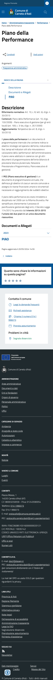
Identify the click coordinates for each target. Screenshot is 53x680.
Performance (42, 22)
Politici (5, 406)
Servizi (33, 666)
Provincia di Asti (9, 596)
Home (4, 22)
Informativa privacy (11, 610)
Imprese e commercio (12, 444)
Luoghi (5, 475)
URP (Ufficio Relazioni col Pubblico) (18, 536)
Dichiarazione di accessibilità (15, 619)
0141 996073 (17, 505)
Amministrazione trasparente (21, 22)
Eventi (5, 480)
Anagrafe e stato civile (12, 431)
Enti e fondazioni (9, 392)
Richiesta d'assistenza (12, 636)
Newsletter (7, 655)
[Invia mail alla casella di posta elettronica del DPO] (16, 561)
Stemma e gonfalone (11, 605)
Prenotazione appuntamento (15, 633)
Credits (16, 669)
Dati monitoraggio (10, 666)
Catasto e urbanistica (11, 440)
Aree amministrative (11, 383)
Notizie (5, 460)
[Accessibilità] (7, 672)
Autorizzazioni (8, 435)
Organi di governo (10, 397)
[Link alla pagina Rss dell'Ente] (3, 651)
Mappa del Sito (38, 669)
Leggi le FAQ (7, 626)
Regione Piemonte (10, 3)
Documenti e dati (10, 388)
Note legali (7, 614)
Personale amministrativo (14, 402)
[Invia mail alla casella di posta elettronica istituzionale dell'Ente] (25, 513)
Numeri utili (7, 545)
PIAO (5, 239)
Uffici (4, 411)
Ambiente (6, 426)
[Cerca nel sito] (44, 12)
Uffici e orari (7, 541)
